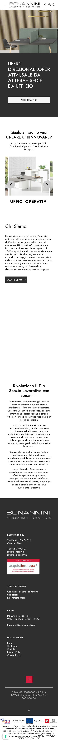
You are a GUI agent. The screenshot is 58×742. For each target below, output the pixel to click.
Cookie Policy (14, 655)
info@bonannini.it (15, 552)
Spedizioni (12, 594)
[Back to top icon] (29, 679)
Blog (9, 643)
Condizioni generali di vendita (22, 591)
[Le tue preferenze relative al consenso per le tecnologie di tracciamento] (6, 736)
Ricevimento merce (17, 598)
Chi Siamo (12, 646)
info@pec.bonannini (17, 555)
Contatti (11, 649)
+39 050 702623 (17, 548)
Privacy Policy (14, 652)
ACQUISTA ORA (29, 100)
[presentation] (11, 184)
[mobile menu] (4, 5)
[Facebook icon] (29, 711)
